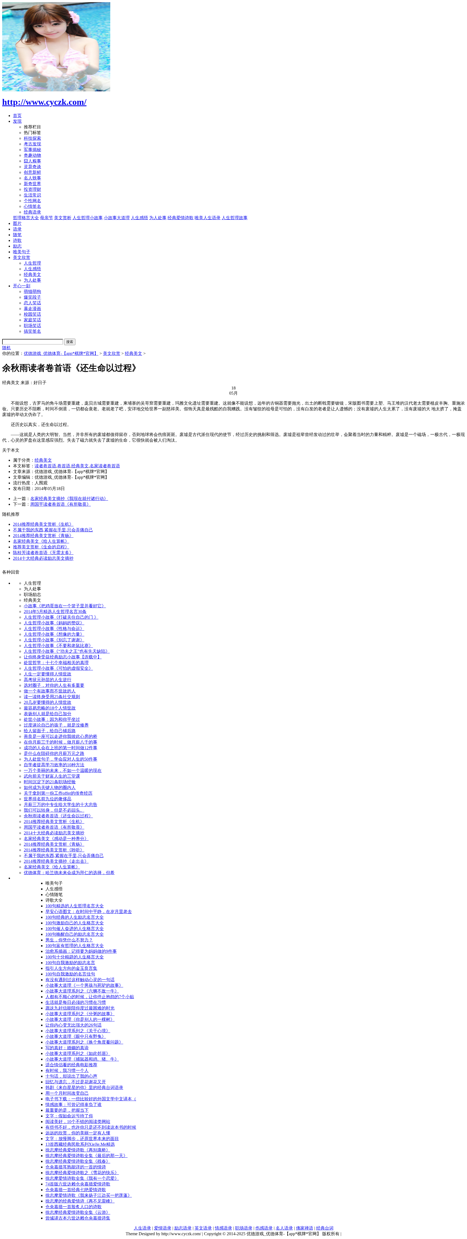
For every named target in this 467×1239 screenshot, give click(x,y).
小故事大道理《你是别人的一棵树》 (80, 1019)
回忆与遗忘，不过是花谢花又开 (75, 1082)
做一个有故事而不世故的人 (50, 691)
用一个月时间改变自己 (67, 1093)
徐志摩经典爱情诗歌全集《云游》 (77, 1212)
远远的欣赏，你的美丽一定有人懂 (77, 1133)
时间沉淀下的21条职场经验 (50, 782)
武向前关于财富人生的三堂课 (52, 776)
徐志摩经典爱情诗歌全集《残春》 (77, 1161)
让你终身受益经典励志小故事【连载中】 (63, 657)
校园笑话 (32, 314)
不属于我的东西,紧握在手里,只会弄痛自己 (53, 530)
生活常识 (32, 195)
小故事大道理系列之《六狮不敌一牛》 (82, 991)
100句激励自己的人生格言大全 (74, 923)
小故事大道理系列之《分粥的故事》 (80, 1013)
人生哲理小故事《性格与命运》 (54, 628)
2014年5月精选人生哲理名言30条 (55, 611)
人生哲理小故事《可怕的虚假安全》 (58, 668)
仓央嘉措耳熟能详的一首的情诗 (75, 1167)
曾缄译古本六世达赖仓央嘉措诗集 (77, 1218)
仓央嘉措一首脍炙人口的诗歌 (73, 1206)
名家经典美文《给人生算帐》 (41, 541)
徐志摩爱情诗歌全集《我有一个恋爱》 (82, 1178)
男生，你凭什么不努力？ (69, 940)
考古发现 (32, 144)
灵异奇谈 (32, 166)
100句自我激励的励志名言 (70, 962)
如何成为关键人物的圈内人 (50, 787)
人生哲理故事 (235, 217)
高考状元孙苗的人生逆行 (47, 679)
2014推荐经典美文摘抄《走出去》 (56, 861)
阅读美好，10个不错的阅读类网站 (77, 1121)
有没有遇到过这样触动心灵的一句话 (80, 979)
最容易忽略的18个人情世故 (50, 708)
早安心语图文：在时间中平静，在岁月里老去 (88, 911)
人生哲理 (32, 263)
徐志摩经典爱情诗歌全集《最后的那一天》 (86, 1155)
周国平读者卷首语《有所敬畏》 (60, 504)
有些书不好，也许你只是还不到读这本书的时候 (90, 1127)
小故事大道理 (117, 217)
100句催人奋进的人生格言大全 (74, 928)
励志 (17, 246)
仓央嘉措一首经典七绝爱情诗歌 (75, 1189)
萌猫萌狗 (32, 291)
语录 (17, 229)
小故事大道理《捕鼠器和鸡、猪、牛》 (82, 1059)
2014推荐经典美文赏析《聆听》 (54, 850)
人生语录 (142, 1228)
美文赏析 (62, 217)
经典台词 (324, 1228)
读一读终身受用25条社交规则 (52, 696)
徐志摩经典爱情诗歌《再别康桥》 (77, 1150)
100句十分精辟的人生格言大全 (74, 957)
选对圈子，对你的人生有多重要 (54, 685)
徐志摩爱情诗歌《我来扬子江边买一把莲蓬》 (88, 1195)
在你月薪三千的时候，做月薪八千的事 (60, 742)
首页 (17, 115)
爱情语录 (162, 1228)
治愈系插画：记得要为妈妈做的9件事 (81, 951)
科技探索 (32, 138)
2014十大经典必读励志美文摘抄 (43, 558)
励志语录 (183, 1228)
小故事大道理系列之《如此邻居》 (77, 1053)
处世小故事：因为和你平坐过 (52, 719)
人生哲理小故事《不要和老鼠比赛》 (58, 645)
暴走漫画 (32, 308)
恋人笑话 (32, 303)
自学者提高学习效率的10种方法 (54, 764)
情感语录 (223, 1228)
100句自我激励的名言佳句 (70, 974)
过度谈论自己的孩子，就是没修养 (56, 725)
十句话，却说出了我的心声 (71, 1076)
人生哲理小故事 (87, 217)
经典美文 (32, 274)
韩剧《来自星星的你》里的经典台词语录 (84, 1087)
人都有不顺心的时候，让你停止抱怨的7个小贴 (89, 996)
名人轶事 (32, 178)
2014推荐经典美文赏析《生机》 (43, 524)
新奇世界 (32, 183)
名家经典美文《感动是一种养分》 (56, 838)
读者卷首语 (45, 466)
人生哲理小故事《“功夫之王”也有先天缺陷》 (67, 651)
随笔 (17, 234)
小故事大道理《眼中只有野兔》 (75, 1036)
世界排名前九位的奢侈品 (47, 799)
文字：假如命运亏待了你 (69, 1116)
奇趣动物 (32, 155)
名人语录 (284, 1228)
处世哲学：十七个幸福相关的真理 (56, 662)
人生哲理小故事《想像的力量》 (54, 634)
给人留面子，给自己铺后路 (50, 730)
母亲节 (46, 217)
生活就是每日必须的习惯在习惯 (75, 1002)
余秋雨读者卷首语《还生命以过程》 (58, 816)
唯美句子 (21, 251)
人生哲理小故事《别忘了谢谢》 (54, 640)
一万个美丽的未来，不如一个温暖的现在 (63, 770)
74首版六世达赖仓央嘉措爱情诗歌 (77, 1184)
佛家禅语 (304, 1228)
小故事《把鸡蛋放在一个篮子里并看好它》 (65, 606)
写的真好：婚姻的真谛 (67, 1047)
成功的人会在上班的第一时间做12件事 (60, 747)
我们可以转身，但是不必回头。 (54, 810)
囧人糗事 (32, 161)
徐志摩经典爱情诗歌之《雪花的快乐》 (82, 1172)
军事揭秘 (32, 149)
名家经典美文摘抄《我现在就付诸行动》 (69, 498)
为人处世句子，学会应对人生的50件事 (60, 759)
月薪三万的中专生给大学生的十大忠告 (60, 804)
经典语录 (32, 212)
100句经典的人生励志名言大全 (74, 917)
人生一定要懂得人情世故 (47, 674)
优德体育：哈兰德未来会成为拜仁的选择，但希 (69, 872)
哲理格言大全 (26, 217)
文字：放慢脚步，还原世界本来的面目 (82, 1138)
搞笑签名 (32, 331)
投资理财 (32, 189)
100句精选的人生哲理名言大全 (74, 906)
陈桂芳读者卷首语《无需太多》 (43, 552)
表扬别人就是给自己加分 (47, 713)
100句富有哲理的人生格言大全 (74, 945)
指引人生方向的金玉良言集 (71, 968)
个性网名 (32, 200)
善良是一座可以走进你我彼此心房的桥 (60, 736)
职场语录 (243, 1228)
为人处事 (157, 217)
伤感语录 (264, 1228)
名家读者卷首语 (105, 466)
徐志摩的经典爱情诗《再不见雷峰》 (80, 1201)
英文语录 (203, 1228)
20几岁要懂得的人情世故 (47, 702)
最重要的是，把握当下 (67, 1110)
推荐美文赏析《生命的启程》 (41, 547)
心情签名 (32, 206)
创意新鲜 (32, 172)
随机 (6, 347)
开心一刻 (21, 286)
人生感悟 (139, 217)
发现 (17, 121)
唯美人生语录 (208, 217)
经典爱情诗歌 (181, 217)
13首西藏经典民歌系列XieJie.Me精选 (80, 1144)
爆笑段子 (32, 297)
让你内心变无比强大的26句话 (73, 1025)
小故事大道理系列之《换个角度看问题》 (84, 1042)
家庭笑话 (32, 320)
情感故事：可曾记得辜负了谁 (73, 1104)
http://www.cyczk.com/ (44, 102)
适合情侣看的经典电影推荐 (71, 1065)
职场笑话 (32, 325)
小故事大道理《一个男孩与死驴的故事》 (84, 985)
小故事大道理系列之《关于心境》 (77, 1030)
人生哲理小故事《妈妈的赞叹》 (54, 623)
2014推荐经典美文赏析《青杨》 (43, 535)
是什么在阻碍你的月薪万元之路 (54, 753)
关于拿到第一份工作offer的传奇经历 (58, 793)
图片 (17, 223)
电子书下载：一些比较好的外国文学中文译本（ (90, 1099)
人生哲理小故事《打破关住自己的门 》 (61, 617)
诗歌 (17, 240)
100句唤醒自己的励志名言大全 (74, 934)
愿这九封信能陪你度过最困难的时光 (80, 1008)
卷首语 (63, 466)
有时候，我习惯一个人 (67, 1070)
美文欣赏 (21, 257)
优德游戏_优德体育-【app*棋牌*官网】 (61, 353)
